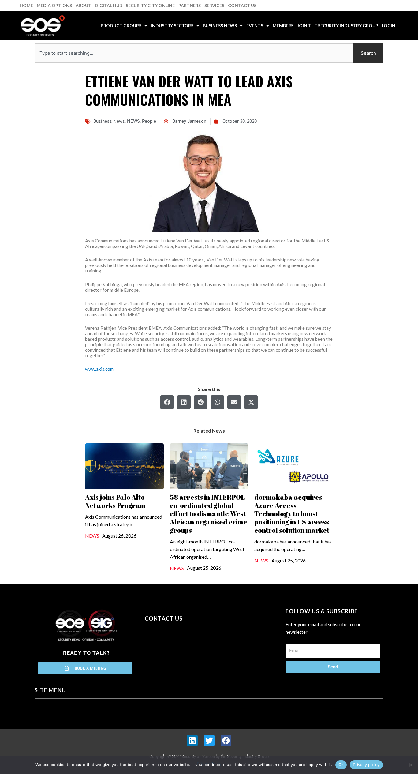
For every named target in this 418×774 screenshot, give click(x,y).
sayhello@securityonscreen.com (183, 646)
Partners (189, 5)
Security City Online (150, 5)
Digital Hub (108, 5)
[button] (167, 402)
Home (26, 5)
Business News (220, 25)
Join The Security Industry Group (337, 25)
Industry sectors (172, 25)
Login (388, 25)
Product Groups (121, 25)
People (149, 121)
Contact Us (242, 5)
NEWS (133, 121)
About (83, 5)
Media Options (54, 5)
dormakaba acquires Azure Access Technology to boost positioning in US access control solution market (291, 514)
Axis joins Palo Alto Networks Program (115, 501)
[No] (410, 765)
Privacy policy (366, 764)
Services (214, 5)
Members (283, 25)
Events (254, 25)
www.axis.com (99, 369)
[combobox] (194, 53)
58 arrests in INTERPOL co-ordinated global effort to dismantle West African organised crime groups (208, 514)
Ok (341, 764)
